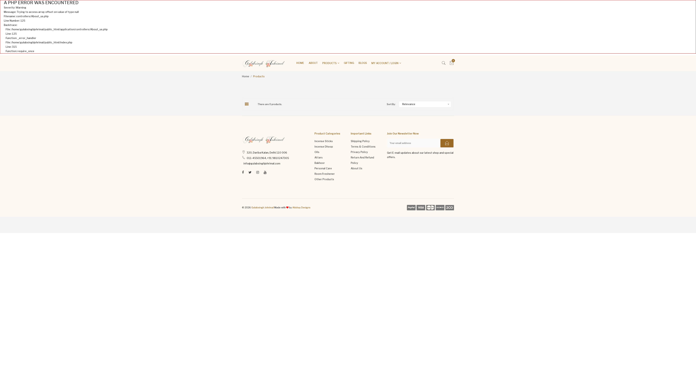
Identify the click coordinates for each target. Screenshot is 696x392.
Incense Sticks (323, 141)
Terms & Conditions (363, 146)
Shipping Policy (360, 141)
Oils (316, 152)
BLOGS (363, 62)
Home (245, 76)
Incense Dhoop (323, 146)
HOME (300, 62)
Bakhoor (319, 162)
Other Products (324, 179)
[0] (452, 64)
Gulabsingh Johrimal (262, 207)
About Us (356, 168)
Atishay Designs (301, 207)
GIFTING (349, 62)
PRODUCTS (329, 63)
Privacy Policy (359, 152)
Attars (318, 157)
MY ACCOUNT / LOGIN (384, 63)
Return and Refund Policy (362, 160)
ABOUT (313, 62)
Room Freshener (324, 173)
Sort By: (391, 104)
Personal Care (323, 168)
